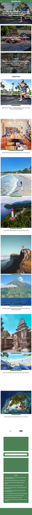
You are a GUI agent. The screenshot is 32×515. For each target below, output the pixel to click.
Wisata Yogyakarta (16, 58)
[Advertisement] (16, 444)
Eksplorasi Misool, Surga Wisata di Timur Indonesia (16, 416)
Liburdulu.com (14, 105)
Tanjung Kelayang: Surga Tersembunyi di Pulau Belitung (16, 372)
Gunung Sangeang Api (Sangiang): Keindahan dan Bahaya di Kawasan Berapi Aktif (16, 309)
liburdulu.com (16, 1)
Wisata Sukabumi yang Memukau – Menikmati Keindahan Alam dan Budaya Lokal (15, 488)
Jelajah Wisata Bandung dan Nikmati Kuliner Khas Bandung (16, 152)
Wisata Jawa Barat (20, 150)
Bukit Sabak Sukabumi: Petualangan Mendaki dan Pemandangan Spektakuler (16, 500)
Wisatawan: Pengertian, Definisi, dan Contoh (16, 38)
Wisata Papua (18, 105)
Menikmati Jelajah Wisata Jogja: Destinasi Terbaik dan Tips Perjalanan (16, 63)
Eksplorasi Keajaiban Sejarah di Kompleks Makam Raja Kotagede (16, 493)
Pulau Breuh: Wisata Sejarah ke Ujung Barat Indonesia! (16, 230)
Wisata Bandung (16, 150)
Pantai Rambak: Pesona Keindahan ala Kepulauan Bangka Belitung (14, 483)
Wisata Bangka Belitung (18, 196)
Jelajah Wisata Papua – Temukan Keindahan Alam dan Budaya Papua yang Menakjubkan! (16, 13)
